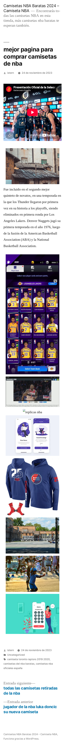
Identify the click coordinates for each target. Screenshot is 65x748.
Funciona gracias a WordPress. (21, 738)
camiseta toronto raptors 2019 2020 (28, 659)
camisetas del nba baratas (18, 663)
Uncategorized (16, 654)
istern (10, 72)
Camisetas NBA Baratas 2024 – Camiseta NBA (30, 734)
